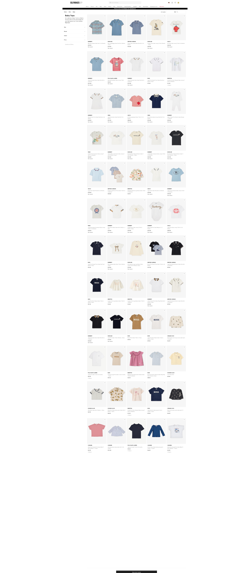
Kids (70, 12)
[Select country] (169, 2)
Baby (74, 12)
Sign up (135, 8)
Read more (67, 22)
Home (65, 12)
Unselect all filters (69, 44)
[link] (97, 43)
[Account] (172, 2)
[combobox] (126, 2)
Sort (175, 12)
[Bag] (178, 2)
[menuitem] (87, 6)
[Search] (110, 2)
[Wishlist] (175, 2)
